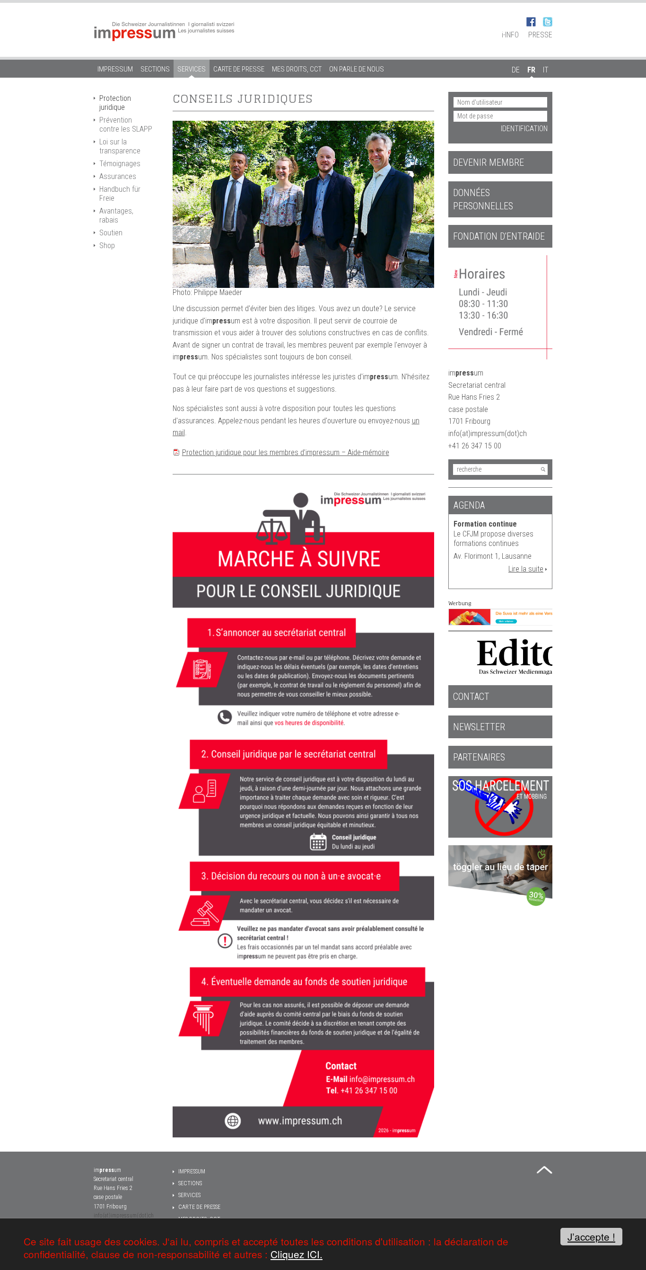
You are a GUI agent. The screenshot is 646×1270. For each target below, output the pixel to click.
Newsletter (479, 727)
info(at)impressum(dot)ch (124, 1215)
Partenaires (479, 757)
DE (516, 69)
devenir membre (488, 162)
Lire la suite (525, 568)
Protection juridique (115, 103)
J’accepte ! (591, 1236)
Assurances (117, 176)
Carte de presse (238, 69)
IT (546, 69)
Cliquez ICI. (297, 1254)
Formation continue (485, 523)
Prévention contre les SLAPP (125, 125)
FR (531, 69)
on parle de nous (356, 69)
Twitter (547, 22)
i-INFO (510, 34)
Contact (471, 696)
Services (191, 69)
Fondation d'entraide (499, 236)
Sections (155, 69)
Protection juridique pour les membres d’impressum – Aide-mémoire (285, 452)
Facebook (531, 22)
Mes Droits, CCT (297, 69)
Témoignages (119, 163)
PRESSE (540, 34)
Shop (107, 245)
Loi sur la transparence (119, 146)
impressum (115, 69)
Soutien (110, 232)
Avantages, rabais (116, 215)
